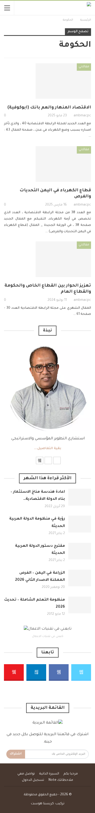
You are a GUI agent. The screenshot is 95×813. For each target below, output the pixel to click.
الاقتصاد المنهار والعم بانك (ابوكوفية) (49, 107)
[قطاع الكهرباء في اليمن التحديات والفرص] (63, 164)
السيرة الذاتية (49, 774)
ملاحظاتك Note (61, 780)
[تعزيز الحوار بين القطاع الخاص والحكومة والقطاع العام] (63, 259)
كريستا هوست (42, 804)
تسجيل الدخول (33, 780)
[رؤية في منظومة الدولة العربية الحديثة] (79, 524)
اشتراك (16, 754)
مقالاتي (84, 67)
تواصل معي (26, 774)
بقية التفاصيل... (47, 448)
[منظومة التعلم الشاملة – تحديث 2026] (79, 605)
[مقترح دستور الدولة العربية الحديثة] (79, 551)
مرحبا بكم (71, 774)
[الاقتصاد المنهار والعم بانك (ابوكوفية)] (63, 81)
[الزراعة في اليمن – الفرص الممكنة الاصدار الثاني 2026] (79, 578)
